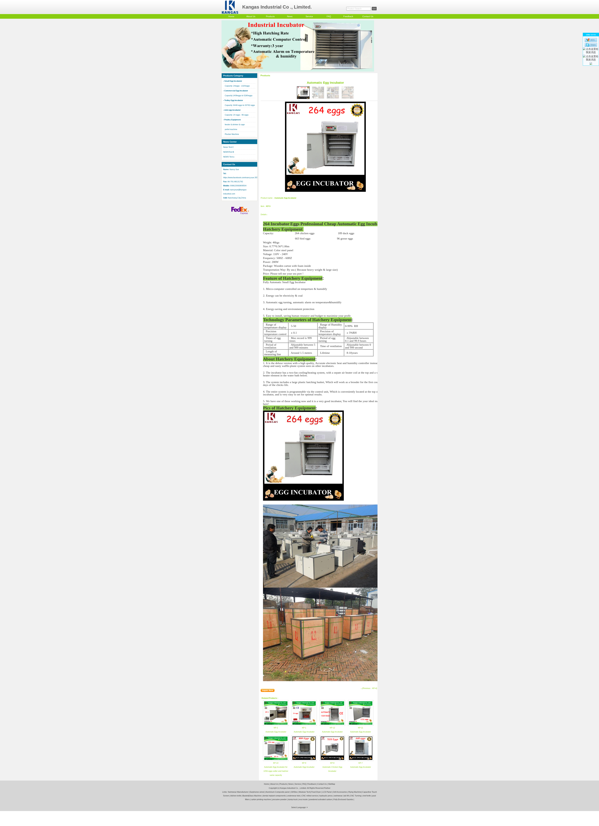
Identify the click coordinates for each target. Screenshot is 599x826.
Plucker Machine (232, 134)
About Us (250, 16)
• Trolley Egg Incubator (233, 100)
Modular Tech (304, 792)
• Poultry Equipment (232, 120)
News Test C (228, 147)
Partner (327, 788)
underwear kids (293, 796)
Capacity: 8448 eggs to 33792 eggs (240, 105)
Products (270, 16)
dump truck (292, 799)
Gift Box (294, 792)
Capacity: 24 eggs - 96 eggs (236, 115)
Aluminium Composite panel (277, 792)
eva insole (303, 799)
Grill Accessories (340, 792)
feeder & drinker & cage (235, 124)
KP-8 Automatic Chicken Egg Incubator (332, 767)
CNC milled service (310, 796)
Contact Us (367, 16)
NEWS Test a (228, 157)
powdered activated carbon (320, 799)
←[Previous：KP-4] (368, 688)
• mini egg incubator (232, 110)
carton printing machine (261, 799)
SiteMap (331, 784)
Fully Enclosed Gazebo (343, 799)
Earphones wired (257, 792)
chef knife (367, 796)
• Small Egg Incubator (232, 81)
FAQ (329, 16)
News (289, 16)
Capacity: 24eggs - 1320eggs (237, 86)
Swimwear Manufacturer (237, 792)
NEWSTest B (228, 152)
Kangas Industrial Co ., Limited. (293, 788)
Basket (245, 796)
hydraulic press (325, 796)
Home (231, 16)
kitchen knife (236, 796)
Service (309, 16)
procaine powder (279, 799)
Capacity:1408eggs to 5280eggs (238, 95)
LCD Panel (327, 792)
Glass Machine (255, 796)
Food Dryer (316, 792)
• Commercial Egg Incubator (235, 91)
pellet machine (231, 129)
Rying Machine (354, 792)
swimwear (338, 796)
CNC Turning (355, 796)
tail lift (346, 796)
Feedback (348, 16)
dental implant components (274, 796)
